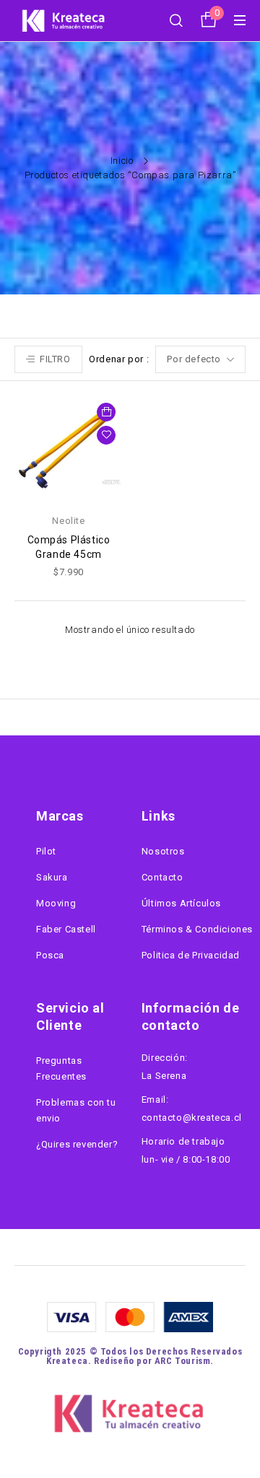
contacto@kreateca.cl (192, 1117)
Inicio (122, 160)
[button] (106, 412)
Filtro (55, 359)
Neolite (68, 520)
